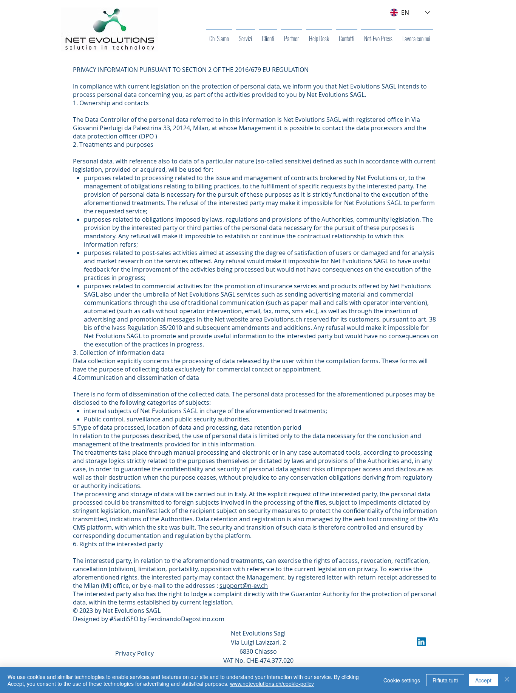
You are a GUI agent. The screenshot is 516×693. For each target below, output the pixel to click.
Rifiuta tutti (445, 680)
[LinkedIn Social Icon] (421, 641)
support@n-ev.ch (243, 585)
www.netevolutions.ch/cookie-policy (272, 683)
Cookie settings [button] (401, 680)
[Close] (506, 680)
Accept (483, 680)
